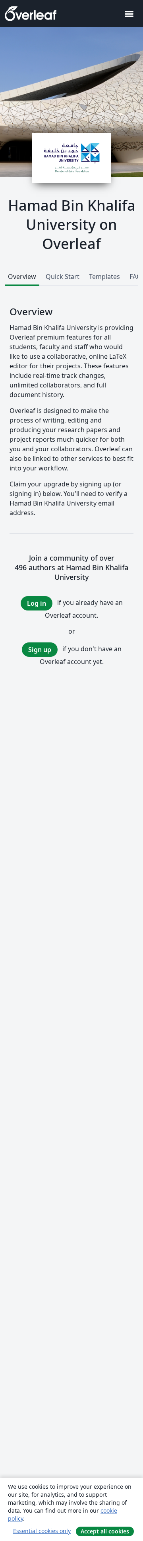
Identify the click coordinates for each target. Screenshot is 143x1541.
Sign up (39, 649)
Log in (36, 603)
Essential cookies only (42, 1531)
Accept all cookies (105, 1531)
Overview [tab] (22, 276)
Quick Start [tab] (62, 276)
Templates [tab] (104, 276)
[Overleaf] (30, 13)
